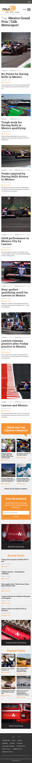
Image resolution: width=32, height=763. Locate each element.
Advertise (19, 743)
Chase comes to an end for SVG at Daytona (13, 609)
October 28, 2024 (6, 247)
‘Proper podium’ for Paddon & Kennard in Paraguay (15, 597)
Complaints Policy (7, 751)
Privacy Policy (6, 749)
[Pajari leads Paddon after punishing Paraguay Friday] (24, 660)
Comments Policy (17, 749)
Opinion (11, 170)
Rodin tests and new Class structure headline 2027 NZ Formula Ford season (23, 693)
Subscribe (5, 743)
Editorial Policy (21, 746)
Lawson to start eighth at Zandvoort (7, 669)
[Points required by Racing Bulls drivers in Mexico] (16, 156)
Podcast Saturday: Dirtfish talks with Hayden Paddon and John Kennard (7, 456)
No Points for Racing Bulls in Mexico (14, 75)
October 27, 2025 (6, 80)
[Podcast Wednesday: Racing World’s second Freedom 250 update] (24, 470)
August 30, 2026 (5, 613)
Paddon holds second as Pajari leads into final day (8, 692)
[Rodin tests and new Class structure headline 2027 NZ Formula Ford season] (24, 682)
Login (29, 2)
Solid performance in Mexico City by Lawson (15, 241)
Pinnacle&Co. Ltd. (16, 760)
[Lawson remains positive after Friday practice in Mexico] (16, 323)
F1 (7, 70)
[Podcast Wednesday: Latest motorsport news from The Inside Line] (8, 470)
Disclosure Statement (8, 746)
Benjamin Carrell (25, 170)
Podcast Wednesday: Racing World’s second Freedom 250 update (23, 480)
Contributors (6, 740)
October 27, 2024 (6, 298)
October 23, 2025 (6, 182)
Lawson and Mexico (14, 405)
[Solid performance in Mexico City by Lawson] (16, 214)
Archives (12, 743)
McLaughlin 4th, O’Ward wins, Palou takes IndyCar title (15, 585)
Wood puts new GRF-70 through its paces (23, 454)
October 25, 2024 (6, 408)
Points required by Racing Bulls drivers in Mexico (14, 176)
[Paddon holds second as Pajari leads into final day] (8, 682)
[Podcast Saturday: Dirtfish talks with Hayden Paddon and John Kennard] (8, 445)
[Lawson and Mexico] (16, 381)
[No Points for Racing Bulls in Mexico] (16, 50)
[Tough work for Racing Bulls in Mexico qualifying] (16, 105)
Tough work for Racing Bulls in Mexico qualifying (13, 125)
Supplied (18, 70)
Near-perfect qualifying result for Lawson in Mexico (14, 292)
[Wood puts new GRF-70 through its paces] (24, 445)
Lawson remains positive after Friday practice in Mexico (14, 343)
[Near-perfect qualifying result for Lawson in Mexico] (16, 272)
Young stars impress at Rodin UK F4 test (14, 560)
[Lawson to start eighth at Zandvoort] (8, 660)
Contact (19, 740)
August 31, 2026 (5, 564)
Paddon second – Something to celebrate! (13, 573)
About (13, 740)
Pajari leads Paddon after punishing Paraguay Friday (22, 670)
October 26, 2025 (6, 131)
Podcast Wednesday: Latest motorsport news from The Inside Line (8, 480)
